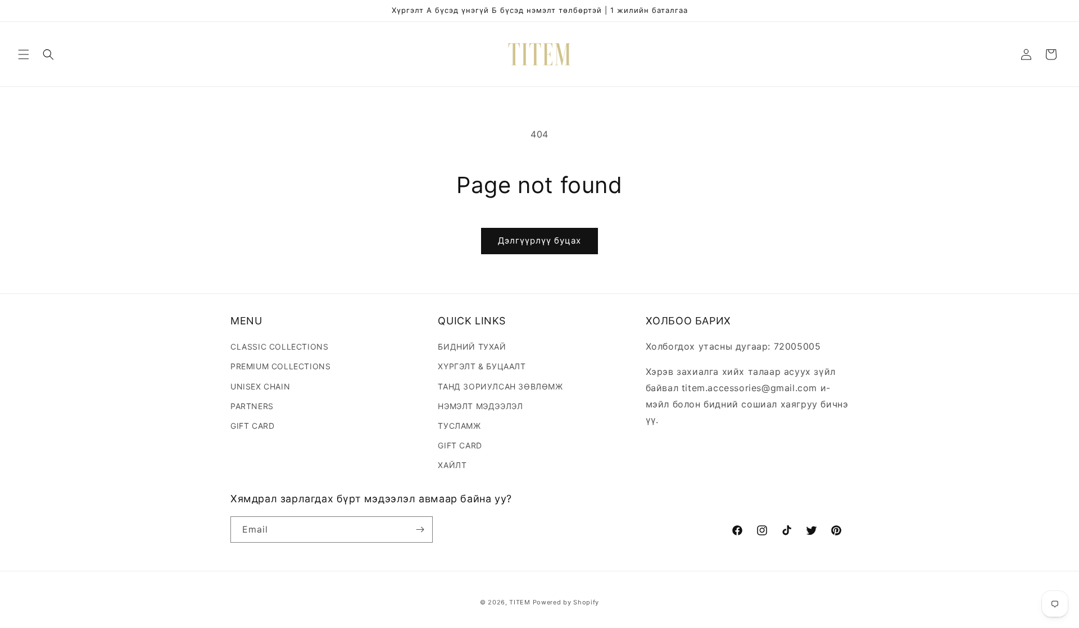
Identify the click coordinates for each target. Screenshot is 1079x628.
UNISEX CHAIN (260, 386)
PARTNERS (252, 406)
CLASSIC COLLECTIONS (279, 346)
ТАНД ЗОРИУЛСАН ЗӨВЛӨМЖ (500, 386)
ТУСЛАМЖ (459, 425)
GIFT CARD (252, 425)
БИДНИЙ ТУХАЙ (472, 346)
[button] (23, 54)
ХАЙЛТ (452, 465)
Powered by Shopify (566, 602)
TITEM (520, 602)
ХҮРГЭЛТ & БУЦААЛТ (481, 366)
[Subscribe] (419, 529)
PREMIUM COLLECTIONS (280, 366)
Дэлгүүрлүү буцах (539, 240)
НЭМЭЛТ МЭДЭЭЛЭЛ (480, 406)
